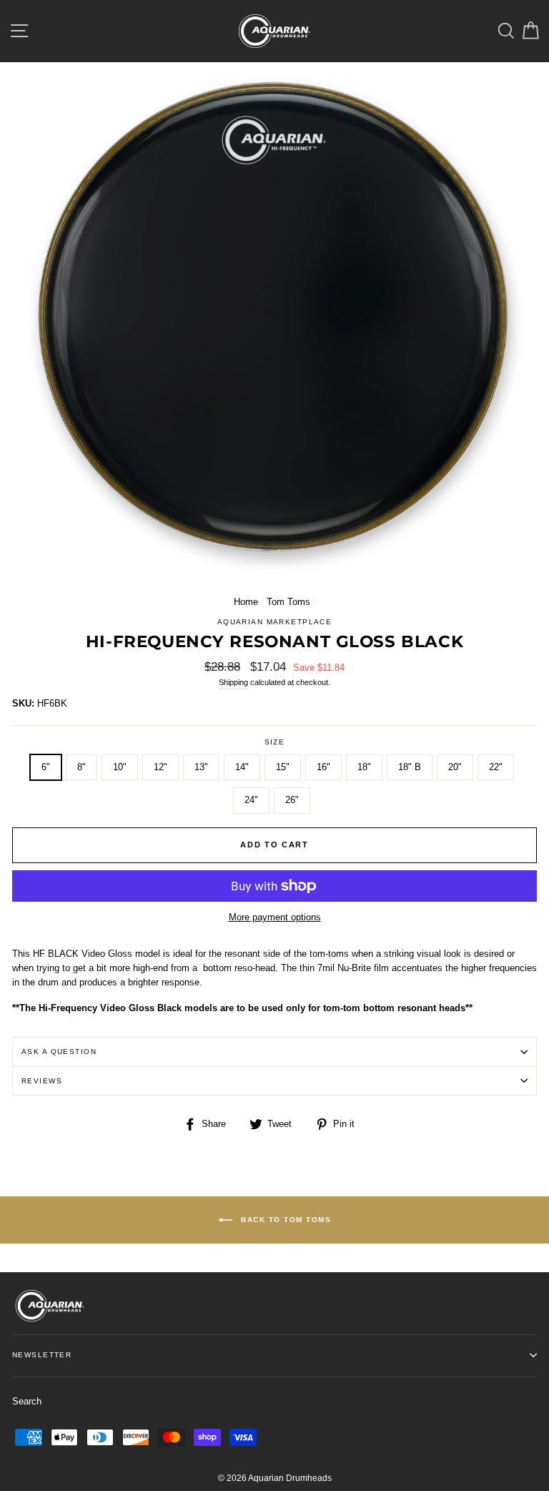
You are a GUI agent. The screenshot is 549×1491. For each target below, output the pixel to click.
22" (496, 767)
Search (26, 1401)
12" (160, 767)
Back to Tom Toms (285, 1219)
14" (242, 767)
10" (120, 767)
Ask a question (59, 1051)
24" (251, 799)
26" (292, 799)
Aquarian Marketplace (274, 622)
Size (274, 742)
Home (246, 601)
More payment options (275, 917)
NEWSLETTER (41, 1355)
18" (364, 767)
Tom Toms (288, 601)
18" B (409, 767)
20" (455, 767)
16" (323, 767)
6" (45, 767)
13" (201, 767)
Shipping (233, 682)
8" (81, 767)
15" (283, 767)
